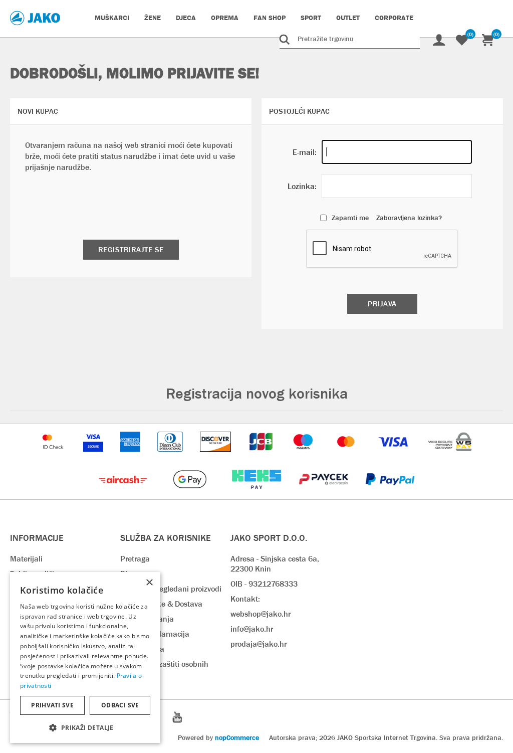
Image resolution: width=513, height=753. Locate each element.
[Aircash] (124, 494)
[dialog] (85, 657)
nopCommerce (237, 737)
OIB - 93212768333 (264, 584)
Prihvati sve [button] (52, 705)
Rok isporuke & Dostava (161, 604)
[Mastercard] (347, 456)
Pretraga (135, 558)
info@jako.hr (251, 629)
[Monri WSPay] (450, 456)
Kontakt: (245, 599)
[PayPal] (390, 494)
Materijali (26, 558)
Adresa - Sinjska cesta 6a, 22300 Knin (274, 563)
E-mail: (305, 152)
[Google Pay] (190, 494)
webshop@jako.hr (260, 614)
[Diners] (171, 456)
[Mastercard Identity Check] (54, 456)
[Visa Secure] (94, 456)
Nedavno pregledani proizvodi (170, 589)
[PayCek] (324, 494)
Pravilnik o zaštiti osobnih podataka (164, 669)
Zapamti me (350, 217)
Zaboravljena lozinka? (409, 217)
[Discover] (216, 456)
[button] (85, 727)
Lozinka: (302, 186)
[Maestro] (304, 456)
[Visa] (394, 456)
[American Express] (131, 456)
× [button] (149, 583)
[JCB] (262, 456)
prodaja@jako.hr (258, 644)
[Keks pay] (257, 494)
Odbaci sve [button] (120, 705)
